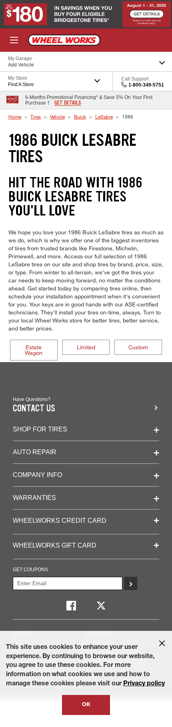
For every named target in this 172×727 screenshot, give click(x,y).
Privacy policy (144, 684)
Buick (80, 116)
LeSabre (104, 116)
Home (14, 116)
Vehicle (57, 116)
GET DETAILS (67, 103)
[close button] (162, 643)
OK (86, 705)
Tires (35, 116)
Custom (138, 347)
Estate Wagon (33, 350)
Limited (86, 347)
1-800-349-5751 (146, 85)
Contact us (34, 408)
